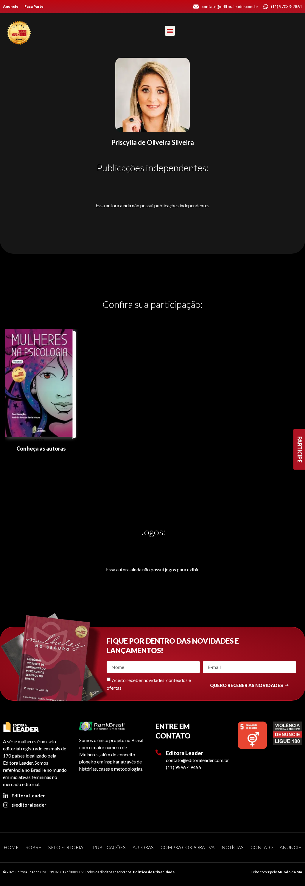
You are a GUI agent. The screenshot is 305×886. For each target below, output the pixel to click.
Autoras (143, 847)
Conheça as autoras (41, 448)
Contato (261, 847)
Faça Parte (33, 6)
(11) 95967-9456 (183, 767)
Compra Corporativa (187, 847)
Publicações (109, 847)
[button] (170, 31)
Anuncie (10, 6)
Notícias (233, 847)
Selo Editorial (67, 847)
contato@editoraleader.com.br (197, 760)
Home (11, 847)
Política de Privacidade (154, 872)
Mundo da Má (290, 872)
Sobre (33, 847)
